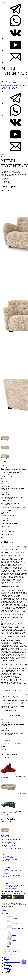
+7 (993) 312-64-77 (12, 83)
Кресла (7, 873)
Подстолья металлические (12, 952)
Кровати (7, 869)
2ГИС (8, 971)
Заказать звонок (21, 85)
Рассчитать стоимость (8, 515)
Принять (3, 909)
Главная (7, 854)
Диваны (7, 867)
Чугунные (13, 954)
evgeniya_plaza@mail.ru (8, 85)
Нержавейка (14, 956)
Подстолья (8, 876)
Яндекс (9, 969)
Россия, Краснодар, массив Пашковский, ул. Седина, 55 (10, 87)
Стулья (7, 872)
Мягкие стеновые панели (13, 870)
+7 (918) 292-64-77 (9, 81)
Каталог (6, 913)
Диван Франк (5, 835)
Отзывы (6, 968)
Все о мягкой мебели (11, 859)
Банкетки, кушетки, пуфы (13, 875)
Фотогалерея (9, 857)
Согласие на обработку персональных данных (12, 887)
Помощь (7, 883)
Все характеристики (6, 510)
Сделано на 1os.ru (6, 894)
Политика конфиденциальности (15, 885)
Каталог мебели (10, 856)
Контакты (8, 860)
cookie (18, 903)
